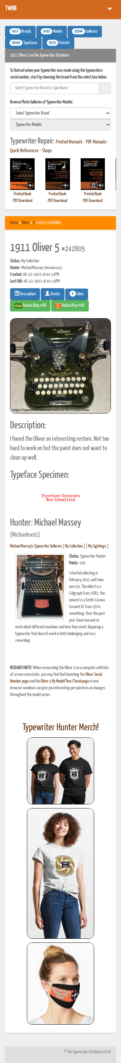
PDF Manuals (96, 142)
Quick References (24, 150)
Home (14, 223)
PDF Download (22, 201)
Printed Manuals (69, 142)
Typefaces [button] (24, 43)
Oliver (26, 223)
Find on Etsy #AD (72, 305)
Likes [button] (78, 294)
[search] (60, 113)
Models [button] (53, 31)
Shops (47, 150)
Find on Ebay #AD (34, 305)
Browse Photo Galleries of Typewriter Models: (41, 102)
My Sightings (97, 546)
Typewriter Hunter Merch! (61, 727)
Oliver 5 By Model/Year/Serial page (65, 681)
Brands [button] (21, 31)
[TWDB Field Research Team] (60, 983)
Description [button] (27, 294)
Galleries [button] (85, 31)
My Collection (74, 546)
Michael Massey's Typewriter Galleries (36, 546)
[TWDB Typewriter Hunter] (60, 770)
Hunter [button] (55, 294)
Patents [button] (59, 43)
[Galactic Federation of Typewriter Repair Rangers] (60, 873)
